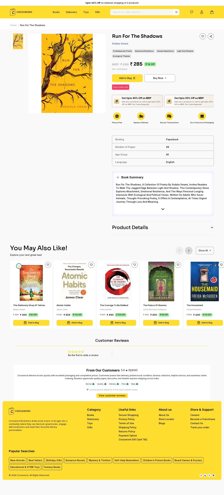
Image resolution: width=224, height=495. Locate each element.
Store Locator (166, 419)
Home (13, 25)
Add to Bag (125, 78)
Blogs (162, 423)
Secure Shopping (128, 415)
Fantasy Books (52, 467)
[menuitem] (56, 12)
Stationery (71, 12)
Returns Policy (127, 431)
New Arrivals (17, 460)
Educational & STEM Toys (25, 467)
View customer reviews (112, 395)
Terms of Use (126, 423)
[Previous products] (179, 250)
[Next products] (189, 250)
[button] (191, 12)
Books (56, 12)
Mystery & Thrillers (100, 460)
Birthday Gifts (54, 460)
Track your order (199, 427)
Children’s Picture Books (157, 460)
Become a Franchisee (202, 419)
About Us (164, 415)
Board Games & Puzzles (188, 460)
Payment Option (128, 435)
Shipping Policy (127, 427)
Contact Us (196, 423)
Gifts (97, 12)
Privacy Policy (127, 419)
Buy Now (158, 78)
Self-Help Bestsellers (126, 460)
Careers (194, 415)
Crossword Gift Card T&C (133, 439)
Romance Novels (75, 460)
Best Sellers (35, 460)
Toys (86, 12)
